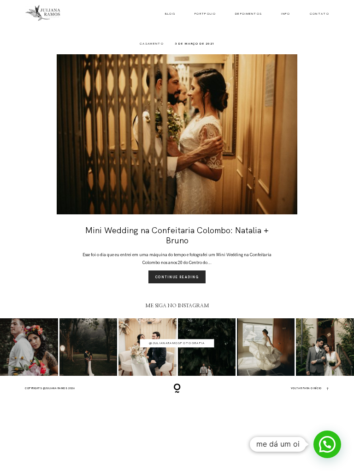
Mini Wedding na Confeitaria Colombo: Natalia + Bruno (177, 235)
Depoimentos (248, 14)
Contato (319, 14)
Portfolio (205, 14)
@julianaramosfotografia (177, 343)
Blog (170, 14)
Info (285, 14)
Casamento (152, 43)
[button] (327, 444)
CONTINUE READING (177, 277)
